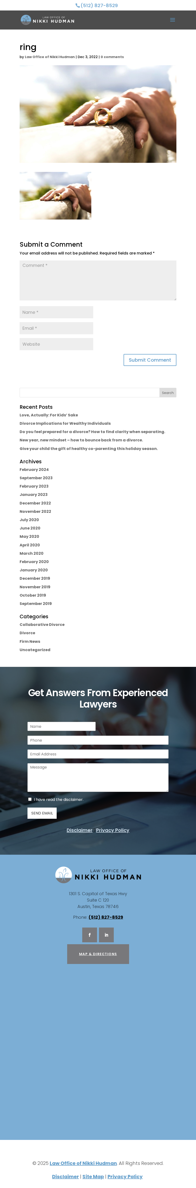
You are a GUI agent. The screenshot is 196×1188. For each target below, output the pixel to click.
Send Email (42, 813)
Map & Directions (98, 954)
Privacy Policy (112, 830)
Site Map (93, 1176)
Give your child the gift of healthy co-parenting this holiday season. (89, 448)
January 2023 (34, 494)
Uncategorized (35, 650)
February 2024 (34, 469)
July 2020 (29, 520)
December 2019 (35, 578)
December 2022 (35, 503)
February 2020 (34, 561)
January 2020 (34, 570)
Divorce (27, 633)
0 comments (112, 57)
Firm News (30, 641)
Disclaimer (80, 830)
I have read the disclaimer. (58, 799)
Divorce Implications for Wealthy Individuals (65, 423)
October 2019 (33, 595)
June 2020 (30, 528)
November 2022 (35, 511)
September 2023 (36, 478)
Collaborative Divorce (42, 624)
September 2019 (36, 603)
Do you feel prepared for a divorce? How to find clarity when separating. (92, 431)
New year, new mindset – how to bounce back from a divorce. (81, 440)
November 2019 (35, 587)
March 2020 (32, 553)
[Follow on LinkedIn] (106, 935)
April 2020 (30, 545)
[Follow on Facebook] (89, 935)
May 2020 (29, 536)
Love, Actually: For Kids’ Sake (49, 415)
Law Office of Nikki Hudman (50, 57)
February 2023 (34, 486)
